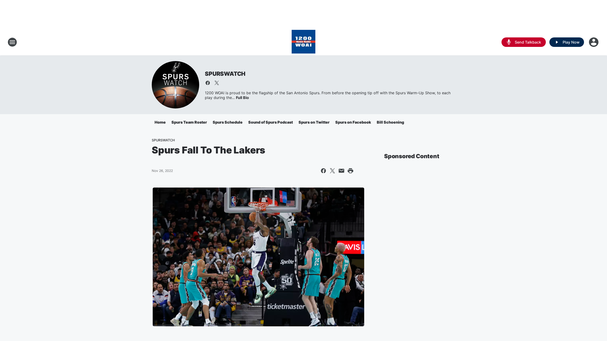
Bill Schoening (390, 122)
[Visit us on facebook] (208, 83)
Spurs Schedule (228, 122)
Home (160, 122)
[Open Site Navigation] (12, 42)
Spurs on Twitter (314, 122)
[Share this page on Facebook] (323, 170)
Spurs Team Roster (189, 122)
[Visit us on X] (217, 83)
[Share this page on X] (332, 170)
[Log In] (594, 42)
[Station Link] (303, 42)
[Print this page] (350, 170)
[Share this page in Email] (341, 170)
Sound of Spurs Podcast (270, 122)
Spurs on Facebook (353, 122)
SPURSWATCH (225, 73)
